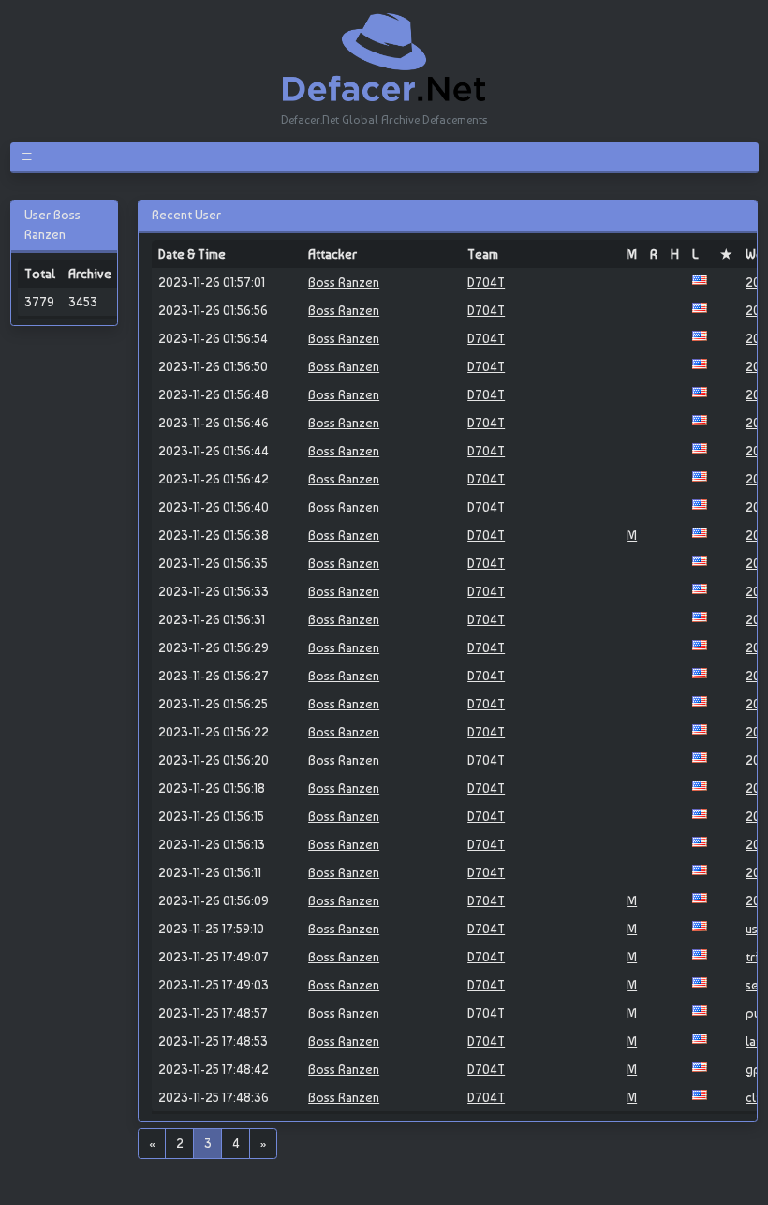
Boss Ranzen (343, 282)
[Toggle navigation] (30, 156)
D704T (486, 282)
